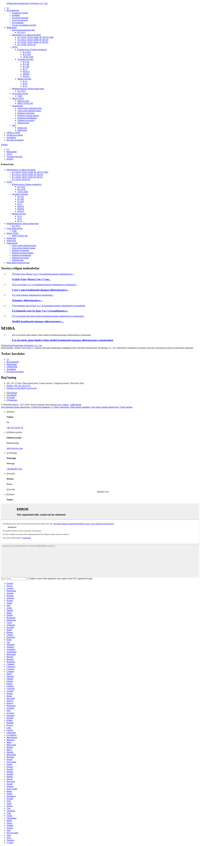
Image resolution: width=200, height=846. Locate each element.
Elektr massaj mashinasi (80, 407)
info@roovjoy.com (15, 448)
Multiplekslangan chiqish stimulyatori (28, 88)
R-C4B (26, 64)
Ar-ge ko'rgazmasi (20, 20)
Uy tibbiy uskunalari (60, 407)
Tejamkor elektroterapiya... (27, 300)
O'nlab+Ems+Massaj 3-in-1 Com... (31, 279)
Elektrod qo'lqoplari (25, 113)
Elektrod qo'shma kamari (28, 115)
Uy (8, 8)
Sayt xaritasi (63, 405)
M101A (26, 71)
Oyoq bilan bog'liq (20, 93)
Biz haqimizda (13, 10)
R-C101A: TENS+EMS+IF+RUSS (32, 40)
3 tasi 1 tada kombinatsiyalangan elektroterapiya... (40, 289)
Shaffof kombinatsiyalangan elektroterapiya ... (38, 321)
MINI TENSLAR (25, 103)
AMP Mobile (75, 405)
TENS (15, 47)
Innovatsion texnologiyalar (23, 30)
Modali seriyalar (24, 79)
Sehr (14, 125)
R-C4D (26, 66)
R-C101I (26, 52)
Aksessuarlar (17, 106)
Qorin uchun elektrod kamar (29, 108)
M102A (26, 76)
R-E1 (25, 84)
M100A (26, 74)
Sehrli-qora (22, 128)
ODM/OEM (12, 367)
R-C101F (27, 54)
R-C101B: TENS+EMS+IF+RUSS (32, 42)
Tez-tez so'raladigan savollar (24, 25)
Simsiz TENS (18, 98)
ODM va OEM (13, 132)
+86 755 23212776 (15, 427)
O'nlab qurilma (125, 407)
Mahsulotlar (12, 27)
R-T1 (25, 86)
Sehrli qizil (22, 130)
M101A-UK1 (23, 101)
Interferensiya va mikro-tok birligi (26, 35)
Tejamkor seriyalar (25, 59)
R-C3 (25, 69)
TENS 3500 (28, 57)
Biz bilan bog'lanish (15, 140)
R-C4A (26, 62)
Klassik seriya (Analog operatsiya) (32, 49)
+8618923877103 (14, 469)
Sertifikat (16, 15)
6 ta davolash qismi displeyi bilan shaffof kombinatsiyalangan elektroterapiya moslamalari (62, 340)
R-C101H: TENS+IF (26, 44)
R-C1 (25, 81)
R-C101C (21, 91)
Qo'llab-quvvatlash (15, 135)
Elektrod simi (23, 123)
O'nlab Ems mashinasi (40, 407)
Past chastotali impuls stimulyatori (15, 407)
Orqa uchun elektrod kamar (29, 110)
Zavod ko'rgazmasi (20, 18)
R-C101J (21, 32)
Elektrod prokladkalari (27, 118)
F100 (19, 96)
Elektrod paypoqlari (25, 120)
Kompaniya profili (20, 13)
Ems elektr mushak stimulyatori (104, 407)
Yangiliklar (11, 137)
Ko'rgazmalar (18, 22)
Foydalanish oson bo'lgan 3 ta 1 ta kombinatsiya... (40, 310)
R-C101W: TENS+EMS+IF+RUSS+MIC (35, 37)
